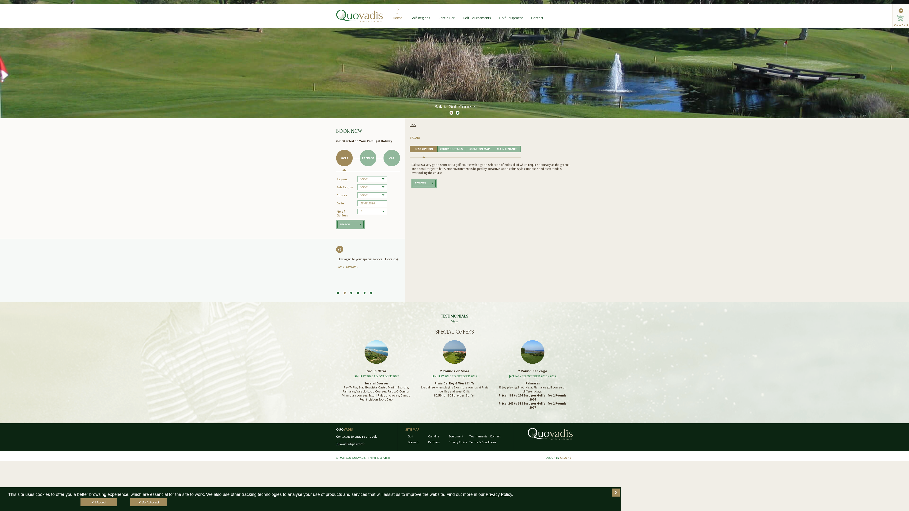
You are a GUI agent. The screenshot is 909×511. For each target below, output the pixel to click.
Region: (342, 179)
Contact (537, 18)
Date (340, 203)
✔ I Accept (98, 502)
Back (413, 125)
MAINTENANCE (507, 149)
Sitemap (413, 442)
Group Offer (376, 371)
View (454, 321)
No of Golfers (342, 213)
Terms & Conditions (482, 442)
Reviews (420, 183)
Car (392, 158)
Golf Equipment (511, 18)
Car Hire (433, 436)
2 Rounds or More (454, 371)
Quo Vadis (359, 16)
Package (368, 158)
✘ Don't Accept (148, 502)
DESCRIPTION (424, 149)
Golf (344, 158)
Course (342, 195)
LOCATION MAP (479, 149)
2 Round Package (532, 371)
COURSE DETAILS (451, 149)
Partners (434, 442)
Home (397, 18)
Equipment (456, 436)
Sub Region (345, 187)
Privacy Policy (458, 442)
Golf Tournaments (477, 18)
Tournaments (478, 436)
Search (345, 224)
